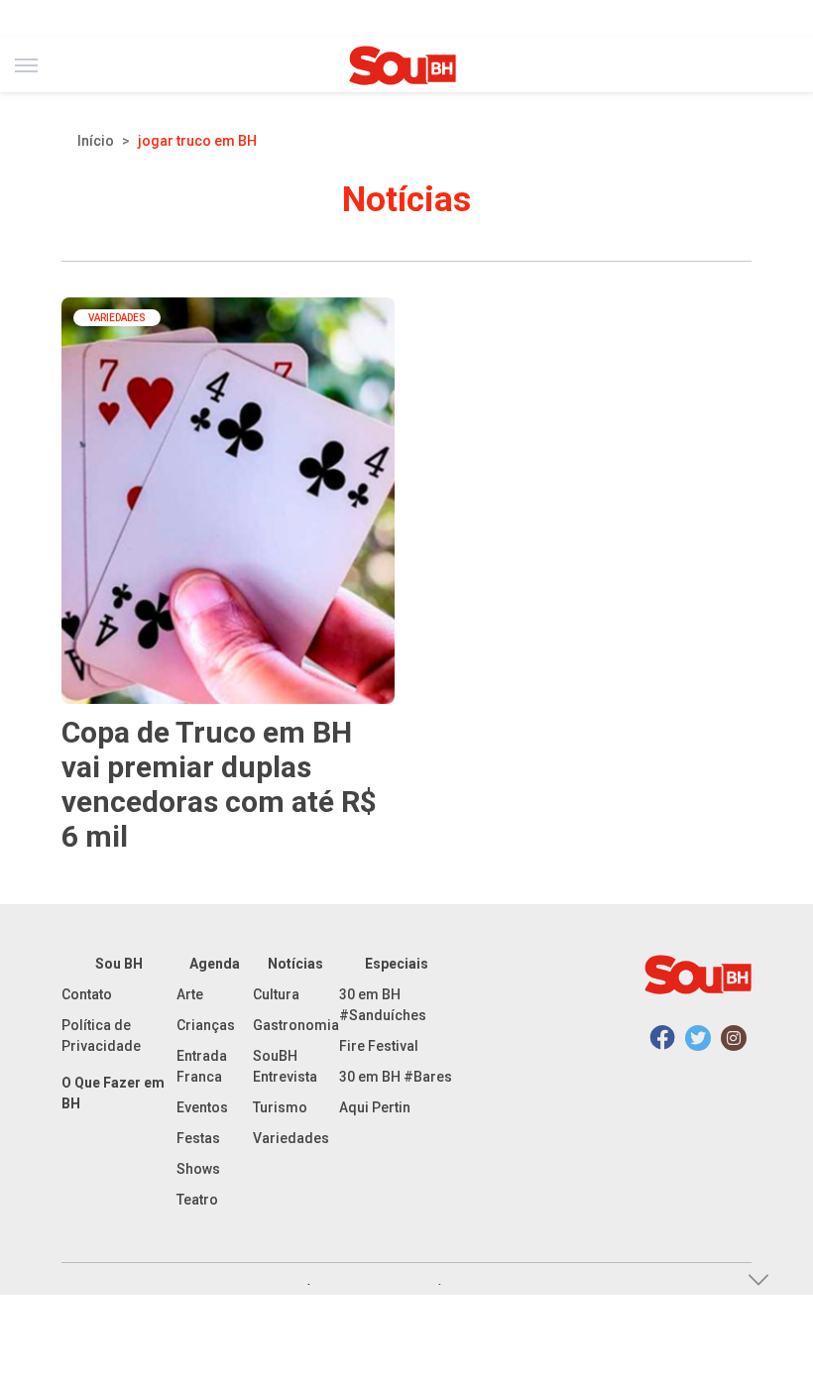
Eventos (202, 1107)
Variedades (291, 1138)
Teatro (197, 1200)
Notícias (295, 964)
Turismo (280, 1107)
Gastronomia (296, 1025)
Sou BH (119, 964)
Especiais (396, 964)
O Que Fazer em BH (113, 1093)
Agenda (214, 964)
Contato (86, 994)
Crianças (205, 1025)
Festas (198, 1138)
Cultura (276, 994)
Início (95, 141)
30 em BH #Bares (395, 1077)
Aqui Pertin (374, 1107)
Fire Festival (378, 1046)
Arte (189, 994)
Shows (198, 1169)
